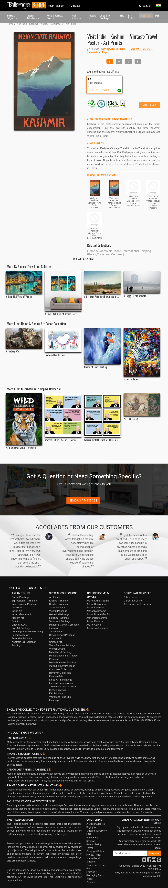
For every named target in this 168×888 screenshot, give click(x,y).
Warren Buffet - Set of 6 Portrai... (62, 440)
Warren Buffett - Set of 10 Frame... (101, 440)
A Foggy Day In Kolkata (135, 295)
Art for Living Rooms (97, 600)
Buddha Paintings (58, 604)
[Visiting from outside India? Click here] (87, 709)
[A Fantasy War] (24, 338)
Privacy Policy (93, 854)
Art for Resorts (94, 621)
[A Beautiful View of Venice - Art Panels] (63, 291)
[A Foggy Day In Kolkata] (142, 282)
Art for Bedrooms (96, 604)
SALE (157, 15)
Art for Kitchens (95, 607)
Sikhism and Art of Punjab (63, 686)
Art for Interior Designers (137, 604)
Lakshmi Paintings (59, 617)
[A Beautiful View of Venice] (24, 282)
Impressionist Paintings (24, 604)
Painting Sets (56, 676)
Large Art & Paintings (60, 679)
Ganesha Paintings (59, 614)
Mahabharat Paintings (61, 652)
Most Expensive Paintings (63, 662)
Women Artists (57, 648)
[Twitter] (144, 860)
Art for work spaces (97, 628)
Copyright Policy (95, 851)
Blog (122, 15)
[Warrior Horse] (142, 404)
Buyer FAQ (92, 837)
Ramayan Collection (60, 672)
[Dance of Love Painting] (102, 346)
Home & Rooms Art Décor (55, 17)
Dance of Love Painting (95, 367)
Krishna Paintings (58, 600)
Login (51, 5)
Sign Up (60, 5)
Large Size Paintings (105, 17)
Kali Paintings (56, 693)
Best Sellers (131, 17)
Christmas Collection (60, 669)
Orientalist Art (19, 624)
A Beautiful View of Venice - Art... (61, 314)
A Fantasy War (13, 351)
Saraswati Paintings (59, 621)
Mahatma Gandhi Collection (64, 624)
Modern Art (18, 617)
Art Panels (54, 597)
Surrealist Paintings (22, 638)
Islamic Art (17, 607)
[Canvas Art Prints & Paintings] (50, 769)
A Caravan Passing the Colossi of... (101, 296)
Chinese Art (55, 641)
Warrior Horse (131, 419)
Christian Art (56, 638)
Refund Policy (93, 844)
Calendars (146, 15)
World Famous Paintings (62, 645)
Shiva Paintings (57, 607)
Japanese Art (56, 631)
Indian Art (17, 611)
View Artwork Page (98, 52)
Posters (92, 15)
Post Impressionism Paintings (28, 631)
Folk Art (16, 621)
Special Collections (32, 17)
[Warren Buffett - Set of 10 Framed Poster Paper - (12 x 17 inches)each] (102, 415)
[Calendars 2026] (30, 738)
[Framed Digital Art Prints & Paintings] (60, 785)
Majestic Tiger (131, 379)
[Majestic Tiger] (142, 352)
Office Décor (130, 597)
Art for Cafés (93, 624)
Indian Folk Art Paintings (62, 665)
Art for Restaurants (96, 617)
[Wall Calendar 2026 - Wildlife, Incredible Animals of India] (24, 419)
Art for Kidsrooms (96, 611)
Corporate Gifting (133, 600)
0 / (143, 5)
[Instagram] (154, 860)
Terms (89, 847)
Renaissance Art (21, 635)
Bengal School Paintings (62, 635)
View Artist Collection (141, 49)
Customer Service (96, 865)
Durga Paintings (57, 690)
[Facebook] (149, 860)
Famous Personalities (61, 683)
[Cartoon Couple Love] (63, 340)
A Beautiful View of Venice (19, 296)
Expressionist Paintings (24, 600)
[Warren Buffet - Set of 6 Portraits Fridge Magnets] (63, 415)
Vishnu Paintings (58, 611)
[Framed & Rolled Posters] (44, 753)
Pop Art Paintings (21, 628)
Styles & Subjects (11, 17)
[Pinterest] (159, 860)
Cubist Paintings (20, 597)
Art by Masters (76, 17)
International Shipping (137, 251)
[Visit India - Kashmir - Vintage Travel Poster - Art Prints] (44, 81)
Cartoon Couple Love (55, 355)
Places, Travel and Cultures (104, 254)
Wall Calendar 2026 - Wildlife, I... (22, 447)
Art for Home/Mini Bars (99, 614)
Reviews (90, 841)
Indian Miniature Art (22, 614)
